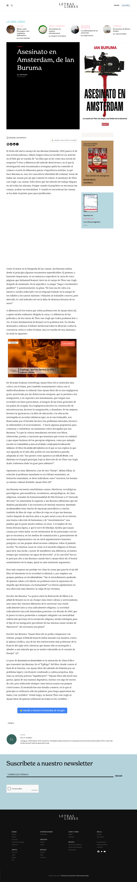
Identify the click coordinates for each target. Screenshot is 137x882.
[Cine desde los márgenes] (97, 161)
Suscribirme (100, 837)
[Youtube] (104, 851)
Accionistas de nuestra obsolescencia (55, 31)
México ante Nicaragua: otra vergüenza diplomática (23, 32)
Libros (19, 46)
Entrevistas (43, 834)
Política (20, 26)
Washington (85, 28)
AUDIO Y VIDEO (73, 832)
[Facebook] (8, 144)
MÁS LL (99, 832)
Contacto (100, 847)
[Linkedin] (14, 144)
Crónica (11, 723)
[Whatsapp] (17, 144)
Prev (84, 163)
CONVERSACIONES (46, 832)
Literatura (117, 26)
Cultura (14, 834)
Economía (15, 839)
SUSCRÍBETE (126, 5)
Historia (42, 852)
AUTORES (97, 751)
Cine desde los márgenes (97, 175)
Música (14, 857)
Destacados (72, 850)
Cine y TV (14, 852)
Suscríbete (88, 183)
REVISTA (71, 842)
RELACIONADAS (35, 751)
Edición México (89, 180)
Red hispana (85, 26)
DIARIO (14, 832)
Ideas (41, 855)
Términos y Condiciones (68, 876)
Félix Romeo (26, 738)
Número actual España (75, 847)
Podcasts (71, 837)
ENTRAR (116, 5)
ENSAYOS (43, 850)
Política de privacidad (82, 876)
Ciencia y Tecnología (57, 26)
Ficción (42, 845)
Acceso (99, 834)
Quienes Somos (101, 842)
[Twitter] (11, 144)
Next (110, 163)
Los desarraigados (91, 222)
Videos (70, 834)
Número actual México (75, 845)
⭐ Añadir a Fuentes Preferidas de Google (42, 710)
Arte (13, 860)
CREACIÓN (43, 839)
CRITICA (14, 850)
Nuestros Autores (102, 845)
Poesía (42, 842)
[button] (7, 5)
